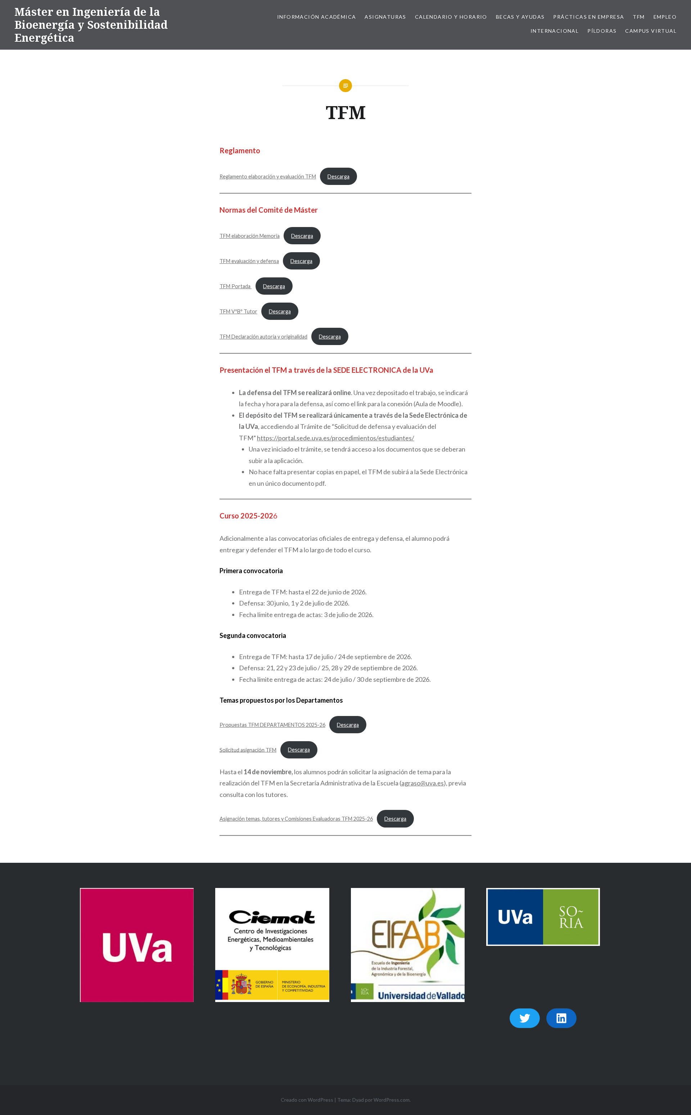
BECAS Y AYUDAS (520, 17)
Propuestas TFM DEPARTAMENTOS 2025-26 (272, 725)
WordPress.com (392, 1100)
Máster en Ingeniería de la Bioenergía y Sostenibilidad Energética (91, 24)
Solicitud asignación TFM (248, 750)
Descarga (338, 176)
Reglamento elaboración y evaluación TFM (268, 176)
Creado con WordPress (307, 1100)
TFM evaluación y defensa (249, 261)
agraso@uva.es (422, 783)
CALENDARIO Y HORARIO (451, 17)
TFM (639, 17)
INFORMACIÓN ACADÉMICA (316, 17)
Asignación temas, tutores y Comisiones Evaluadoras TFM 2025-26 (296, 819)
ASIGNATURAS (385, 17)
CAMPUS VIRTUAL (651, 31)
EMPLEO (665, 17)
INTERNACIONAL (554, 31)
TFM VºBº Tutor (238, 311)
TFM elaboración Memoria (250, 236)
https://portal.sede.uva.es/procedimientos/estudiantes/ (335, 438)
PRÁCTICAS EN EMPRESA (588, 17)
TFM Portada (236, 286)
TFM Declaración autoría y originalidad (263, 337)
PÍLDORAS (602, 31)
